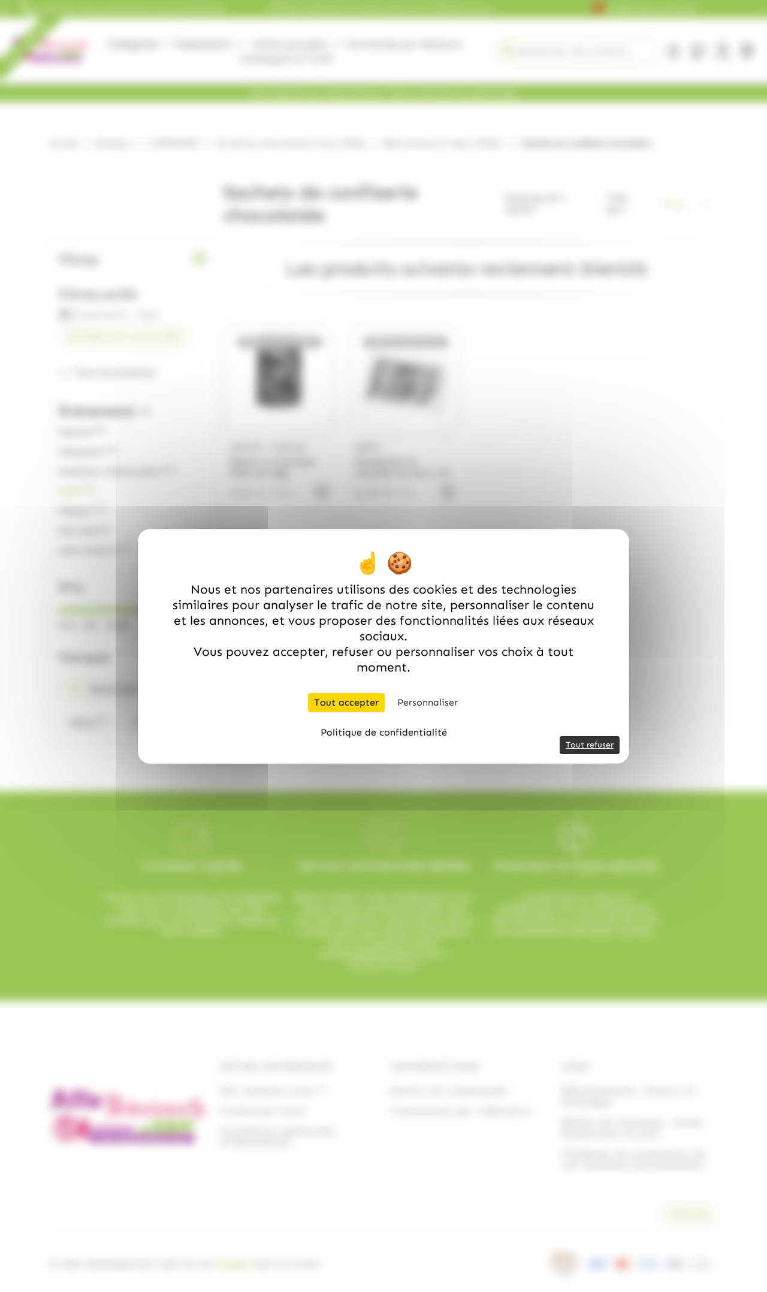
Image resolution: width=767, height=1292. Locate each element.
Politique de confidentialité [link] (384, 732)
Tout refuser (590, 745)
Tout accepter (346, 702)
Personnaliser (427, 702)
